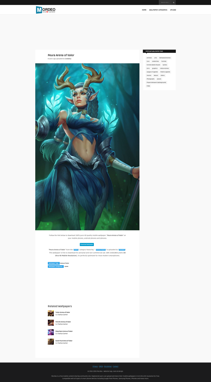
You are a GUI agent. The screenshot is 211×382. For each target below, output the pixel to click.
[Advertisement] (105, 34)
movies (149, 75)
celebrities (155, 61)
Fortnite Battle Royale (153, 65)
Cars (148, 61)
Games (165, 65)
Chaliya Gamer (62, 315)
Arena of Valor (100, 250)
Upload (173, 10)
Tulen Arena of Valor (62, 312)
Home (144, 10)
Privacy (95, 366)
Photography (150, 79)
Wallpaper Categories (158, 10)
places (159, 79)
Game (76, 250)
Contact (115, 366)
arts (155, 58)
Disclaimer (108, 366)
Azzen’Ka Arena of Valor (63, 341)
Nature (156, 75)
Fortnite (163, 61)
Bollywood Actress (165, 58)
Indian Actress (164, 68)
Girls (148, 68)
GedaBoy (68, 59)
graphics (154, 68)
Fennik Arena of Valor (63, 322)
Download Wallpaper (86, 244)
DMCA (101, 366)
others (163, 75)
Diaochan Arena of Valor (64, 331)
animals (149, 58)
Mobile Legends (165, 72)
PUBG (148, 86)
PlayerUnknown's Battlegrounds (156, 82)
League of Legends (152, 72)
